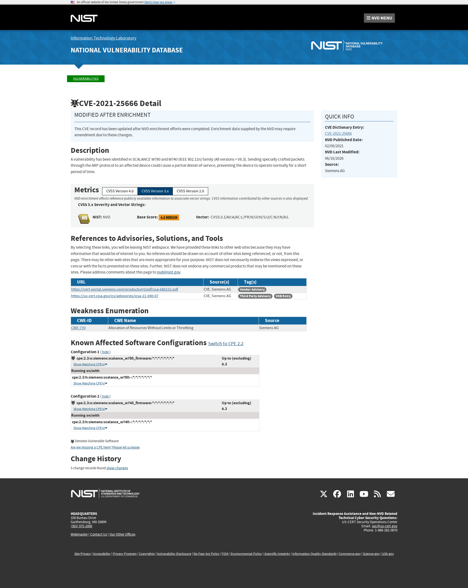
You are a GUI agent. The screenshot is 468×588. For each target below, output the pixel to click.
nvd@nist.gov (168, 272)
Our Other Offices (122, 534)
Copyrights (147, 553)
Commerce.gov (350, 553)
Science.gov (371, 553)
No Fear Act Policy (207, 553)
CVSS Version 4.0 (120, 191)
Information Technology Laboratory (103, 38)
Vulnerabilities (85, 78)
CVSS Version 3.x (155, 191)
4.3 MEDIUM (169, 217)
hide (105, 352)
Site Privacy (82, 553)
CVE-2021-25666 (338, 133)
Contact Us (98, 534)
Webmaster (79, 534)
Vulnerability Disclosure (174, 553)
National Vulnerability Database (127, 50)
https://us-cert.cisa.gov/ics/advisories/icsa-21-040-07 (114, 296)
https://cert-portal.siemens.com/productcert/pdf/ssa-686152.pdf (124, 289)
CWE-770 (78, 327)
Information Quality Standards (314, 553)
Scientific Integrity (277, 553)
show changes (117, 468)
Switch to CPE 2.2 (226, 344)
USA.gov (388, 553)
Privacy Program (125, 553)
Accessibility (102, 553)
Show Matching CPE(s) (89, 364)
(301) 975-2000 (81, 526)
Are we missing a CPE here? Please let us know (105, 447)
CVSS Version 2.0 (190, 191)
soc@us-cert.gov (384, 526)
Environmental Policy (246, 553)
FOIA (225, 553)
